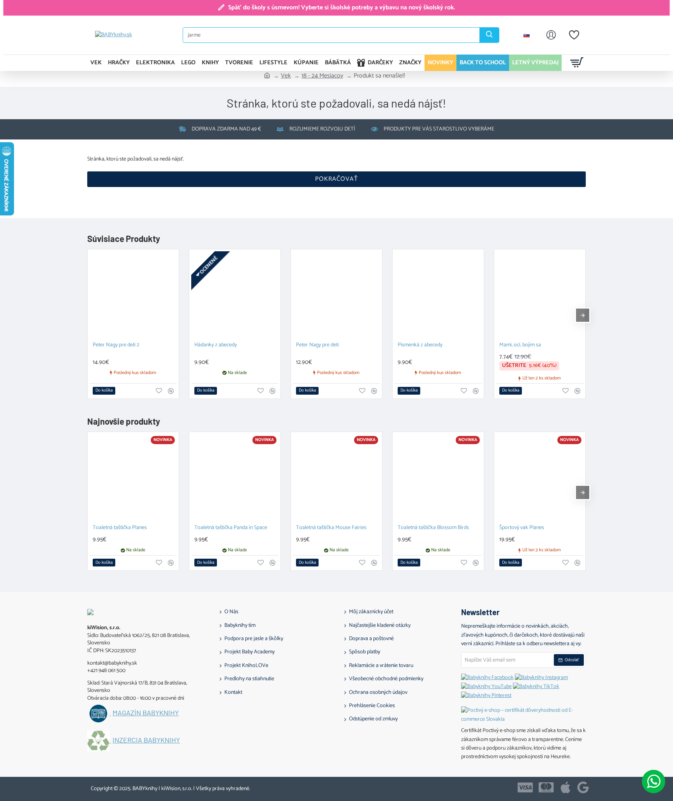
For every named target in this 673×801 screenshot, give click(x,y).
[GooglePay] (583, 787)
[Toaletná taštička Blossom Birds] (438, 477)
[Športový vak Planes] (539, 477)
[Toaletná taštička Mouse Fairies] (336, 477)
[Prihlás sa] (551, 35)
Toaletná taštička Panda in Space (230, 528)
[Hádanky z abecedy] (234, 295)
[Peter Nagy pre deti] (336, 295)
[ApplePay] (565, 787)
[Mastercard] (546, 787)
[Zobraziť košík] (577, 63)
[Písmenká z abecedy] (438, 295)
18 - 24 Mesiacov (322, 76)
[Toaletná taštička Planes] (133, 477)
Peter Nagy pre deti (317, 345)
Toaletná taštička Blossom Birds (433, 528)
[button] (104, 391)
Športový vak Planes (521, 528)
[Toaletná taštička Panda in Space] (234, 477)
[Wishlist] (574, 35)
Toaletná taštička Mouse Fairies (331, 528)
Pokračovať (336, 179)
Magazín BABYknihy (146, 713)
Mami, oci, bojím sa (520, 345)
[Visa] (525, 787)
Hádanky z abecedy (215, 345)
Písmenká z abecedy (420, 345)
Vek (286, 76)
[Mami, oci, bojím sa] (539, 295)
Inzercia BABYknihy (146, 740)
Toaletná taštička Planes (120, 528)
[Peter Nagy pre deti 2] (133, 295)
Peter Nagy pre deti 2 (116, 345)
